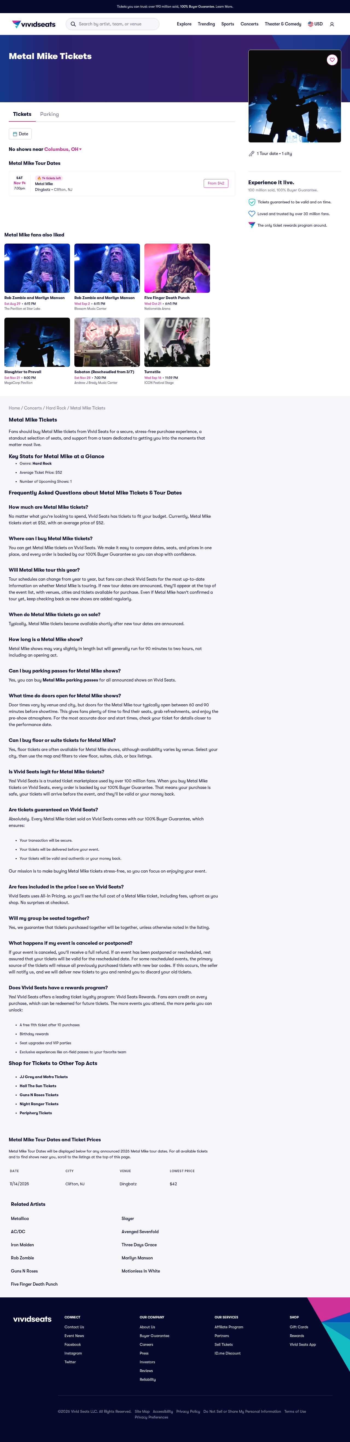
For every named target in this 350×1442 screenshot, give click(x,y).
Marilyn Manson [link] (137, 1258)
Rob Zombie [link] (22, 1258)
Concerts (249, 24)
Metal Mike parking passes (70, 680)
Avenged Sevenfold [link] (140, 1231)
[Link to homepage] (35, 24)
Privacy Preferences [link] (151, 1417)
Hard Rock (56, 408)
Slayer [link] (128, 1218)
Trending (206, 24)
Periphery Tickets (36, 1113)
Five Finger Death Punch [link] (34, 1284)
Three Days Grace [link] (139, 1244)
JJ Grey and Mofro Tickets (44, 1077)
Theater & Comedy (283, 24)
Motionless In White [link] (141, 1271)
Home (14, 408)
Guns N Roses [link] (24, 1271)
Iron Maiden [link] (22, 1244)
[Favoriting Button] (332, 59)
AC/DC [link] (18, 1231)
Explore (184, 24)
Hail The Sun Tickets (38, 1086)
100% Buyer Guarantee (197, 6)
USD (318, 24)
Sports (227, 24)
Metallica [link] (20, 1218)
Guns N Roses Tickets (39, 1095)
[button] (20, 133)
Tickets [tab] (22, 114)
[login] (332, 24)
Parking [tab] (49, 114)
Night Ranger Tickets (39, 1104)
